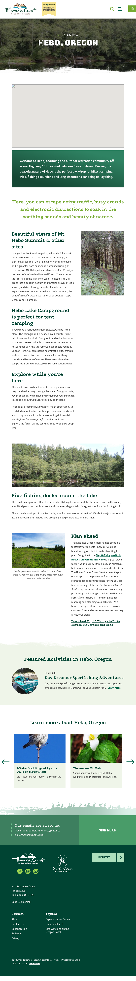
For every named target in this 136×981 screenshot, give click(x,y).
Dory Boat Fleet (54, 924)
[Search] (112, 9)
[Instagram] (28, 870)
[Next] (130, 761)
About (15, 919)
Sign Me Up (107, 830)
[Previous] (6, 761)
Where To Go (71, 34)
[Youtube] (36, 870)
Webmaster (34, 963)
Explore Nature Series (58, 919)
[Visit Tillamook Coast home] (28, 858)
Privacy (16, 938)
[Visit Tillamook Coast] (19, 9)
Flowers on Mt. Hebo (87, 768)
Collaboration (19, 929)
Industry (104, 857)
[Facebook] (20, 870)
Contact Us (18, 924)
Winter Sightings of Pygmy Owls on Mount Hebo (37, 770)
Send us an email (21, 902)
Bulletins (16, 933)
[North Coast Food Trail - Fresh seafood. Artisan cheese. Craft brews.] (63, 863)
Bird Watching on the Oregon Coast (57, 930)
